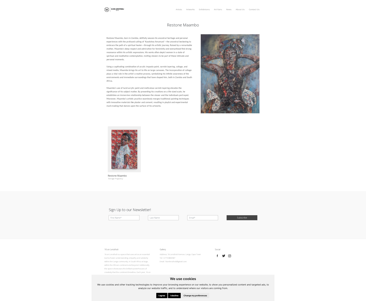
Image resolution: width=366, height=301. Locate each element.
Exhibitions (204, 9)
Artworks (190, 9)
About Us (240, 9)
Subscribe (242, 217)
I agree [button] (162, 295)
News (228, 9)
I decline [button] (174, 295)
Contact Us (254, 9)
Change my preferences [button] (195, 295)
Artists (179, 9)
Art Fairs (218, 9)
